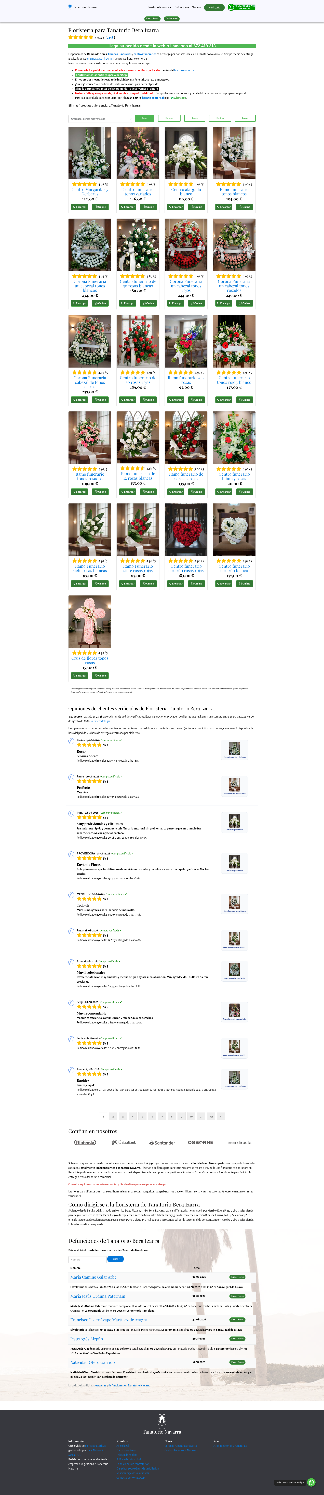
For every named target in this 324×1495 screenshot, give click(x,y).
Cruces (245, 118)
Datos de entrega (126, 1450)
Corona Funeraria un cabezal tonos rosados (234, 285)
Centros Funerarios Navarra (180, 1450)
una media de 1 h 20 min (100, 58)
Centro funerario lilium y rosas (234, 476)
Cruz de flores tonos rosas (89, 660)
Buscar (115, 1258)
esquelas (100, 1385)
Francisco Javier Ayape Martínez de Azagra (108, 1319)
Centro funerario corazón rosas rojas (186, 568)
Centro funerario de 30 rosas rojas (138, 379)
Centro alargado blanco (186, 191)
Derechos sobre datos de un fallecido (137, 1468)
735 (211, 1116)
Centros (220, 118)
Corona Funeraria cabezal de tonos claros (90, 382)
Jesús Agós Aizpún (86, 1338)
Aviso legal (122, 1445)
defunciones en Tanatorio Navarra (130, 1385)
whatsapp (179, 97)
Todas (144, 118)
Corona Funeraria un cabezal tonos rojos (186, 285)
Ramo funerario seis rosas (186, 379)
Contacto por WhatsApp (130, 1477)
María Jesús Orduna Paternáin (97, 1296)
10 (191, 1116)
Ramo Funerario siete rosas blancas (90, 568)
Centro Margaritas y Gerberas (90, 191)
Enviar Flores (152, 18)
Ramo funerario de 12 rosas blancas (138, 475)
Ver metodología (100, 721)
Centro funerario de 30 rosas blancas (138, 283)
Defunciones (181, 7)
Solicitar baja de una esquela (132, 1473)
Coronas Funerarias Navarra (181, 1445)
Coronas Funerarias (119, 54)
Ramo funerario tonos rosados (90, 476)
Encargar (81, 206)
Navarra (196, 7)
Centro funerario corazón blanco (234, 568)
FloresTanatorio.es (95, 1445)
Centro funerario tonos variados (138, 191)
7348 (110, 37)
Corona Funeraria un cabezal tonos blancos (90, 285)
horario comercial (184, 70)
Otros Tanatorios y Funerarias (230, 1445)
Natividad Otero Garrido (92, 1362)
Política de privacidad (128, 1459)
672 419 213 (205, 46)
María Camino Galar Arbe (93, 1277)
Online (102, 206)
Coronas (169, 118)
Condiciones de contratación (132, 1464)
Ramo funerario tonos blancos (234, 191)
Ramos (195, 118)
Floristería (214, 7)
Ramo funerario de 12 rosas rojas (186, 476)
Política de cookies (127, 1455)
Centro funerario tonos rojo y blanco (234, 379)
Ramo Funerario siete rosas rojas (138, 568)
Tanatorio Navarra (85, 7)
